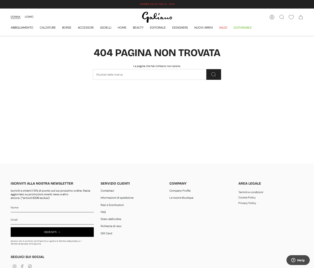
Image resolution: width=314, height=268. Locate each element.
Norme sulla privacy (68, 241)
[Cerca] (213, 74)
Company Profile (180, 190)
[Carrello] (301, 17)
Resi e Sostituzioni (112, 205)
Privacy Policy (247, 203)
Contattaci (107, 190)
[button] (22, 28)
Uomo (29, 17)
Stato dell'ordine (111, 219)
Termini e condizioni (250, 192)
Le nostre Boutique (181, 198)
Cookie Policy (247, 197)
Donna (16, 17)
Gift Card (106, 233)
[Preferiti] (291, 17)
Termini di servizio (19, 243)
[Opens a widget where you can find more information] (298, 260)
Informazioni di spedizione (117, 198)
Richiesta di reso (111, 226)
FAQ (103, 212)
